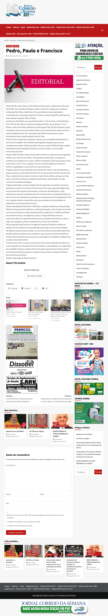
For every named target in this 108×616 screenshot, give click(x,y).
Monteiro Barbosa (82, 205)
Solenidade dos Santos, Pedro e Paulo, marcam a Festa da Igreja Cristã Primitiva (61, 314)
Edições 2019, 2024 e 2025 (65, 27)
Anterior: (19, 399)
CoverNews (60, 595)
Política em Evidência (83, 222)
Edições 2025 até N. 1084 (85, 27)
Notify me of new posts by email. (20, 526)
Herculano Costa (82, 164)
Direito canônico (82, 126)
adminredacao (12, 56)
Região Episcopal (33, 27)
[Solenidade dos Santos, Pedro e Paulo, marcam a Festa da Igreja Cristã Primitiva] (61, 305)
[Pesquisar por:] (85, 67)
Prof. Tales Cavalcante (84, 230)
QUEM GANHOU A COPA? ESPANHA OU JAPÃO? (60, 434)
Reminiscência (81, 239)
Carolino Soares (82, 105)
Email (42, 494)
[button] (102, 30)
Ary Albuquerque (82, 93)
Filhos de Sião (81, 160)
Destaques (80, 118)
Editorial (16, 27)
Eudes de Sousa (81, 148)
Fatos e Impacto (82, 156)
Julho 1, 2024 (22, 56)
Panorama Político (82, 209)
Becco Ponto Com (82, 101)
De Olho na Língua (36, 431)
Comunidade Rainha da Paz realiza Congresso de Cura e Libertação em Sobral (89, 445)
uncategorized (81, 273)
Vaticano (79, 277)
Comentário (11, 465)
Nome (8, 494)
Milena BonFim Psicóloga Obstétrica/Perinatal (85, 199)
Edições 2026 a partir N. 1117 (60, 34)
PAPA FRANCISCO (83, 213)
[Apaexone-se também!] (15, 421)
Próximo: (56, 399)
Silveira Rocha (81, 256)
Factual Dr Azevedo (83, 152)
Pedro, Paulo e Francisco (14, 312)
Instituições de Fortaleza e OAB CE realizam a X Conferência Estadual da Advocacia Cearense (88, 454)
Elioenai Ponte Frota (83, 139)
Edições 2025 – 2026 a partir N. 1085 (18, 34)
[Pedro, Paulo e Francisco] (16, 305)
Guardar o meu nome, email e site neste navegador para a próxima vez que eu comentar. (35, 516)
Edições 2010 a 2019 (48, 27)
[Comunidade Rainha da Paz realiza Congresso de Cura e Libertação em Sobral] (54, 551)
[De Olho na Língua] (39, 421)
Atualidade (80, 97)
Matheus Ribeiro (82, 194)
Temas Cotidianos (82, 268)
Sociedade (80, 260)
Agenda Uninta (81, 84)
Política (79, 218)
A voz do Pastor (82, 76)
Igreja (23, 27)
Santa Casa (80, 247)
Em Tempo (80, 143)
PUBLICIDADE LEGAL (40, 34)
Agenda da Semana (83, 80)
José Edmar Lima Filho (84, 177)
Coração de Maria (82, 110)
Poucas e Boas (17, 426)
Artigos (8, 27)
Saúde (78, 251)
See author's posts (34, 276)
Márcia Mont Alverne (84, 190)
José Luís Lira (81, 181)
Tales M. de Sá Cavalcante (61, 426)
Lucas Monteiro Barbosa (85, 186)
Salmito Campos (82, 243)
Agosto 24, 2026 (12, 436)
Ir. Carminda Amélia (83, 173)
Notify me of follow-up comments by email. (24, 522)
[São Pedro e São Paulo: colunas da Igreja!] (38, 305)
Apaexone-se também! (15, 431)
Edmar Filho (80, 135)
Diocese (79, 122)
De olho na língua (41, 426)
